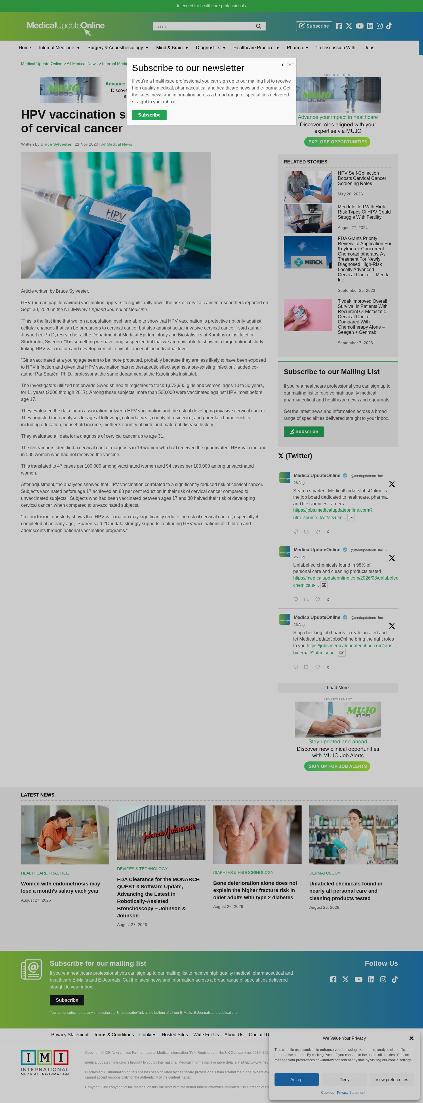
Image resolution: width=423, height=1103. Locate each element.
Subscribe (149, 115)
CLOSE (288, 65)
